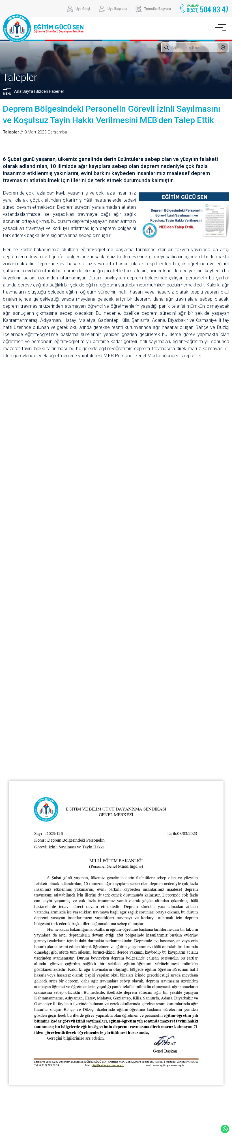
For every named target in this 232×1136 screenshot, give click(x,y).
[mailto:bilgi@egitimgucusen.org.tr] (107, 1065)
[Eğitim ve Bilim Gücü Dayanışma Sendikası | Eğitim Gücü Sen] (43, 28)
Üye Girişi (83, 9)
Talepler (20, 77)
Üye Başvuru (117, 9)
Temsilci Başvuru (157, 9)
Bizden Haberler (50, 91)
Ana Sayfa (23, 91)
